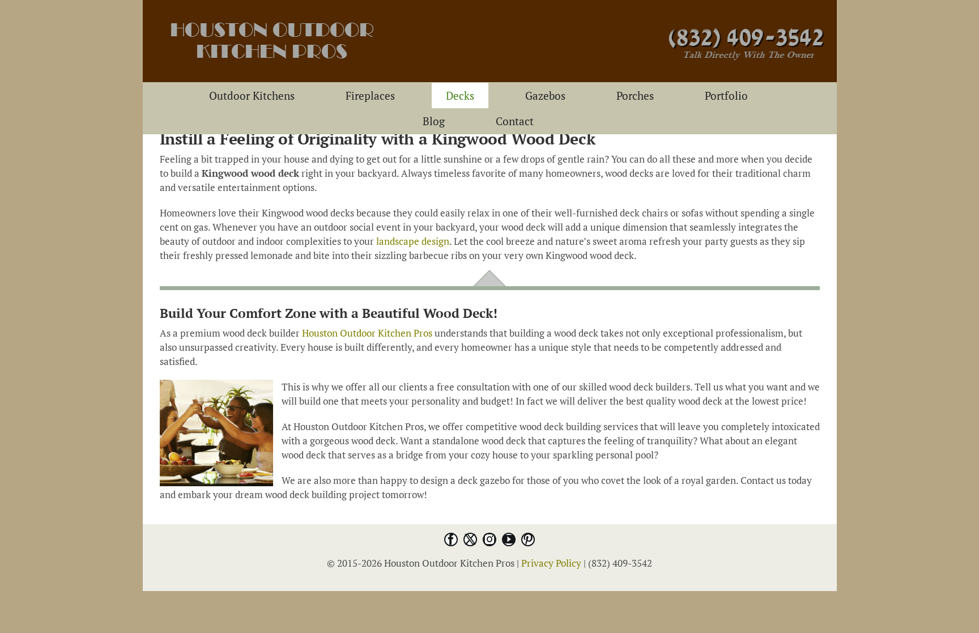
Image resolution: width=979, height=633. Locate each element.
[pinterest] (528, 539)
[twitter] (470, 539)
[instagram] (489, 539)
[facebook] (451, 539)
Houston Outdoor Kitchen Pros (367, 332)
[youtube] (509, 539)
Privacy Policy (551, 563)
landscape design (412, 241)
